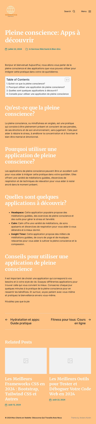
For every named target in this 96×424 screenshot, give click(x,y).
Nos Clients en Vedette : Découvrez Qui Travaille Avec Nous (37, 418)
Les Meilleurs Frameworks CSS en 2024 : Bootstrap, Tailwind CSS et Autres (25, 389)
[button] (69, 11)
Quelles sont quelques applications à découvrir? (33, 90)
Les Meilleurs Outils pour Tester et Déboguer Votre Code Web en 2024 (70, 386)
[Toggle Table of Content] (66, 80)
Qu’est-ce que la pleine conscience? (26, 83)
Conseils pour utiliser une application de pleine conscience (39, 94)
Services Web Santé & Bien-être (45, 49)
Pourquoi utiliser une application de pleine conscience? (37, 87)
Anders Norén (85, 418)
